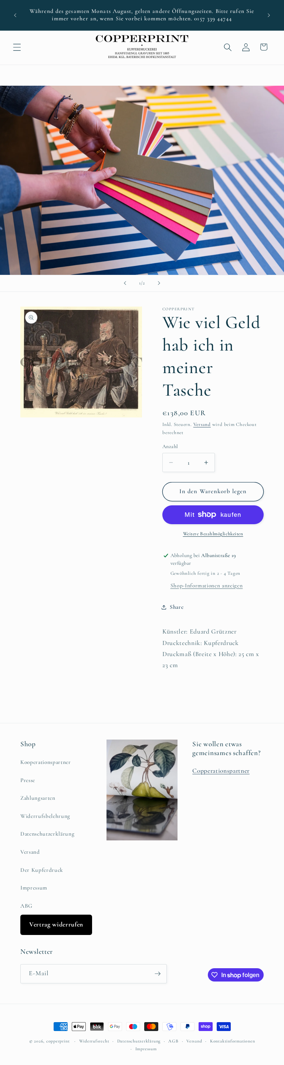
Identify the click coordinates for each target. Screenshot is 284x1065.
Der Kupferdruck (41, 870)
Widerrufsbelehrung (45, 816)
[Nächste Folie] (159, 283)
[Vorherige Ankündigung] (15, 15)
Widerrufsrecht (94, 1041)
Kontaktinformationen (232, 1041)
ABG (26, 905)
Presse (27, 780)
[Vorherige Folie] (125, 283)
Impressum (33, 887)
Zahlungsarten (37, 798)
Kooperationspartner (45, 762)
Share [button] (176, 607)
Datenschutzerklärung (47, 833)
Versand (202, 424)
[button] (17, 47)
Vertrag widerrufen (56, 924)
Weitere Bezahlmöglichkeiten (213, 534)
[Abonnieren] (157, 973)
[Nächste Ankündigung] (269, 15)
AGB (173, 1041)
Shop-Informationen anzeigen (206, 585)
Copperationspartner (221, 771)
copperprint (58, 1041)
